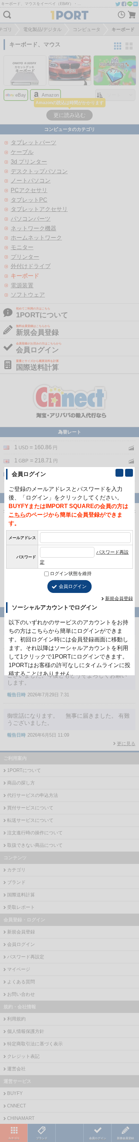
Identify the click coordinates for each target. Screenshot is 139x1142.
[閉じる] (129, 473)
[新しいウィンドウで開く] (119, 473)
